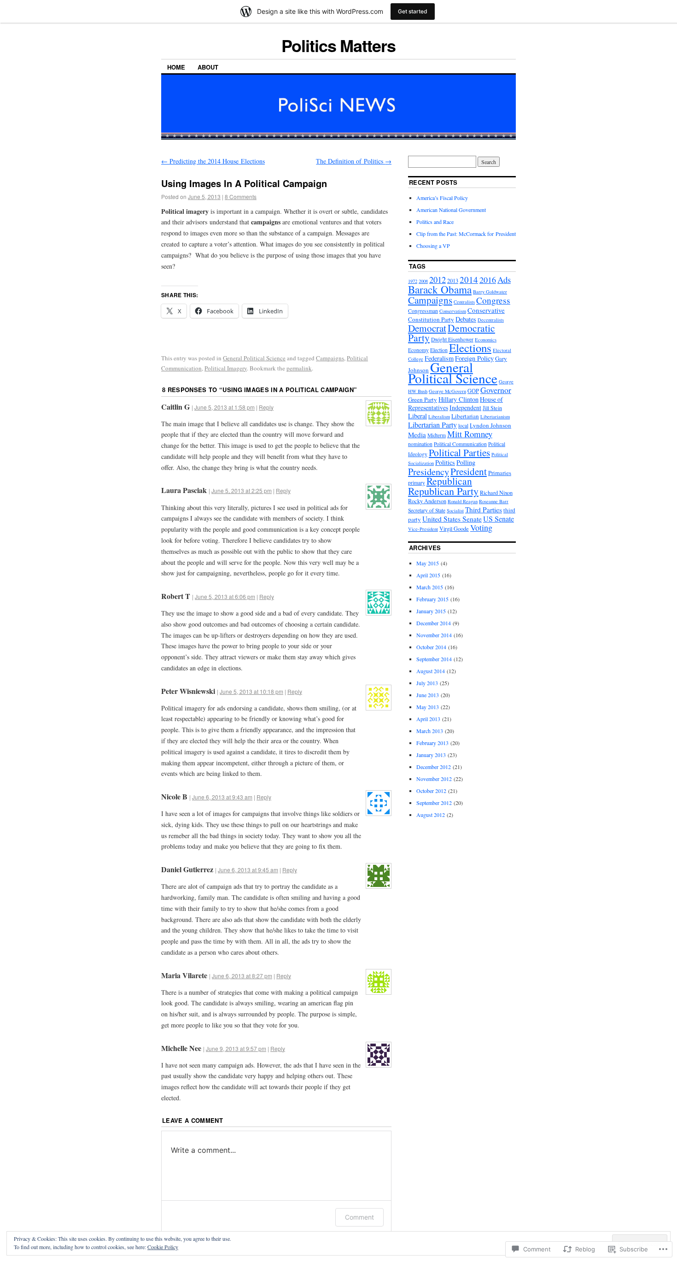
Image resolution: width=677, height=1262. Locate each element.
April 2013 (428, 718)
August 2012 (430, 814)
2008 (423, 281)
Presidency (428, 471)
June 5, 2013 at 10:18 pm (251, 691)
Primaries (499, 473)
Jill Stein (492, 407)
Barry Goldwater (490, 291)
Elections (470, 347)
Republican (449, 480)
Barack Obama (440, 289)
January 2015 (431, 611)
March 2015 (429, 587)
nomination (420, 443)
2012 (437, 279)
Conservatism (452, 311)
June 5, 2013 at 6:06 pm (225, 596)
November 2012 (434, 778)
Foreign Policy (474, 358)
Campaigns (330, 358)
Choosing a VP (433, 245)
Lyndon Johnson (490, 425)
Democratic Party (451, 332)
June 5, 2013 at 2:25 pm (241, 490)
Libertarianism (495, 416)
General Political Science (254, 358)
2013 (452, 280)
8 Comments (241, 196)
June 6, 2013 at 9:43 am (222, 797)
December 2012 (433, 766)
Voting (481, 527)
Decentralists (491, 320)
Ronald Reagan (463, 501)
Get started (412, 11)
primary (416, 482)
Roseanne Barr (493, 501)
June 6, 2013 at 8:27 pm (242, 976)
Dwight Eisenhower (452, 339)
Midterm (436, 435)
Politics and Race (435, 221)
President (468, 471)
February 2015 (432, 599)
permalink (299, 368)
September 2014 (434, 659)
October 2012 (431, 790)
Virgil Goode (454, 528)
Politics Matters (338, 45)
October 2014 (431, 647)
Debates (465, 319)
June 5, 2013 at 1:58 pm (224, 407)
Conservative (486, 310)
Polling (465, 462)
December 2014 (433, 623)
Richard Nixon (496, 492)
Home (176, 67)
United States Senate (452, 518)
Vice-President (423, 529)
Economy (418, 349)
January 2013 (431, 754)
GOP (473, 390)
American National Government (451, 209)
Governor (495, 389)
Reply (266, 407)
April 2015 (428, 575)
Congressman (423, 310)
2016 (487, 279)
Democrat (427, 328)
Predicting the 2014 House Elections (213, 161)
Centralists (464, 302)
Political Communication (460, 443)
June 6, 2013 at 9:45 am (248, 870)
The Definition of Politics (353, 161)
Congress (493, 300)
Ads (504, 279)
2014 (469, 279)
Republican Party (443, 491)
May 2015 (427, 563)
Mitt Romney (469, 434)
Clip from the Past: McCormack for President (466, 233)
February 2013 (432, 742)
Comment (359, 1217)
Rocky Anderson (427, 501)
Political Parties (459, 452)
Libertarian (465, 416)
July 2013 (427, 683)
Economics (485, 339)
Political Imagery (225, 368)
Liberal (417, 415)
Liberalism (439, 416)
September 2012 (434, 802)
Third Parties (483, 509)
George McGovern (447, 391)
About (208, 67)
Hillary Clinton (458, 399)
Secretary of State (426, 510)
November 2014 (434, 635)
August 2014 (430, 671)
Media (417, 434)
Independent (465, 407)
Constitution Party (431, 319)
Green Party (422, 399)
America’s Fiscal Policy (442, 197)
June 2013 (427, 695)
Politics (445, 462)
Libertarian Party (432, 425)
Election (439, 349)
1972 (412, 281)
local (463, 425)
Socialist (455, 510)
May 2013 (427, 706)
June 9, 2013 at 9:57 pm (236, 1048)
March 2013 (429, 730)
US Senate (498, 519)
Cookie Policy (162, 1246)
